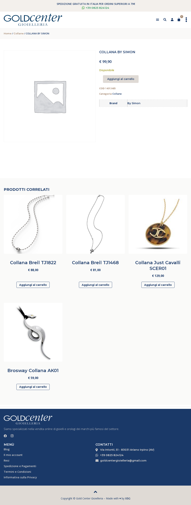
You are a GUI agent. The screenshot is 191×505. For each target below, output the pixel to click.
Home (8, 33)
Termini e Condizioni (17, 471)
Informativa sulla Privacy (20, 477)
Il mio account (13, 455)
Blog (7, 449)
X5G (127, 498)
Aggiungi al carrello (120, 79)
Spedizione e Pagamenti (20, 466)
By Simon (133, 103)
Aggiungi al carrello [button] (33, 285)
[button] (157, 19)
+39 (97, 8)
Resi (6, 460)
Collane (19, 33)
